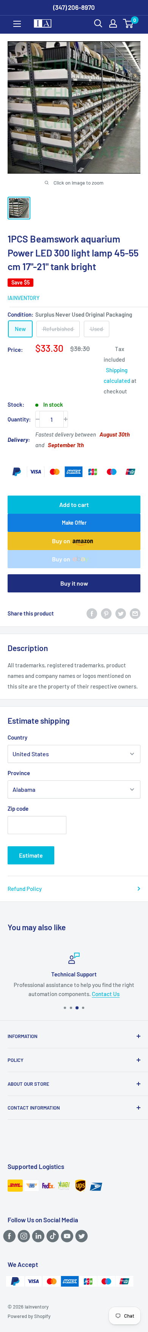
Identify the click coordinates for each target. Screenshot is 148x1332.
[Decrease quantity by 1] (37, 419)
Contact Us (106, 993)
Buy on (61, 540)
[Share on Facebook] (92, 613)
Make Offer (74, 522)
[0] (128, 23)
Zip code (18, 808)
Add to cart (74, 504)
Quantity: (19, 419)
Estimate (31, 855)
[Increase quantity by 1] (66, 419)
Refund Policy (25, 888)
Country (17, 737)
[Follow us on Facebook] (8, 1236)
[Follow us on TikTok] (51, 1236)
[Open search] (98, 23)
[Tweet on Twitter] (120, 613)
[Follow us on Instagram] (22, 1236)
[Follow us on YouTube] (65, 1236)
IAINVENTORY (23, 298)
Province (19, 772)
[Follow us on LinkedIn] (37, 1236)
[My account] (113, 23)
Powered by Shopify (29, 1316)
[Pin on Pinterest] (106, 613)
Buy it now (74, 583)
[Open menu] (17, 24)
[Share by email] (135, 613)
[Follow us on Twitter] (80, 1236)
